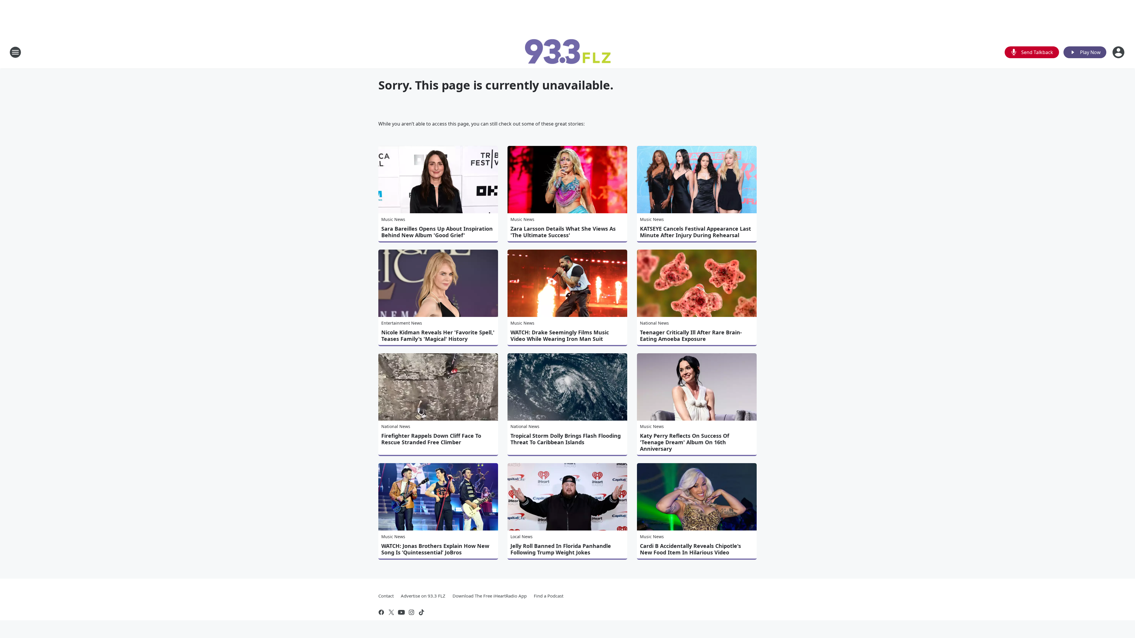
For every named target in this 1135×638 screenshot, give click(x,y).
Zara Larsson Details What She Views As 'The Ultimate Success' (563, 231)
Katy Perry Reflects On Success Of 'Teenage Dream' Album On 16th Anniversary (684, 442)
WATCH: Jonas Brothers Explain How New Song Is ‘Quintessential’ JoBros (435, 549)
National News (654, 323)
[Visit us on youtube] (401, 612)
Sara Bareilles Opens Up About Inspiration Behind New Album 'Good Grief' (437, 231)
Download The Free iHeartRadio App (490, 596)
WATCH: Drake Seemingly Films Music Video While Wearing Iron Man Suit (559, 335)
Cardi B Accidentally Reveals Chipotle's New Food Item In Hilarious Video (690, 549)
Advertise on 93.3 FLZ (423, 596)
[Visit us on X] (391, 612)
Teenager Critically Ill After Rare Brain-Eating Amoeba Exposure (691, 335)
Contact (386, 596)
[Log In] (1119, 52)
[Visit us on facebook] (381, 612)
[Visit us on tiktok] (421, 612)
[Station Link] (567, 52)
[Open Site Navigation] (15, 52)
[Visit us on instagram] (411, 612)
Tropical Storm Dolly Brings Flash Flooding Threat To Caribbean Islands (565, 438)
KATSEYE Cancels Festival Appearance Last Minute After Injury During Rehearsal (695, 231)
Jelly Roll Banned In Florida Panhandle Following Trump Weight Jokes (560, 549)
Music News (393, 219)
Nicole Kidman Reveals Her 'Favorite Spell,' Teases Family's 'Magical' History (437, 335)
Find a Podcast (548, 596)
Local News (521, 536)
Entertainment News (401, 323)
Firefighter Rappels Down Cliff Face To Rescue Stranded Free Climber (431, 438)
